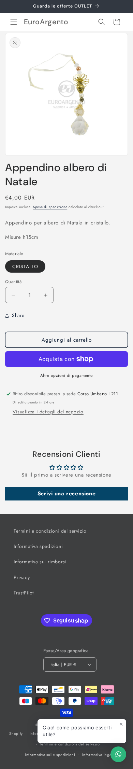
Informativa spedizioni (38, 546)
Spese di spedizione (50, 206)
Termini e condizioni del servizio (50, 530)
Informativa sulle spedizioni (50, 754)
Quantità (13, 281)
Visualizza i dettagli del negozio (48, 411)
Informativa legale (98, 754)
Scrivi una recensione (67, 493)
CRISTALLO (25, 266)
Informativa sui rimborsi (40, 561)
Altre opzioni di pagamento (66, 375)
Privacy (22, 577)
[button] (13, 21)
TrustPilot (24, 592)
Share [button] (18, 315)
